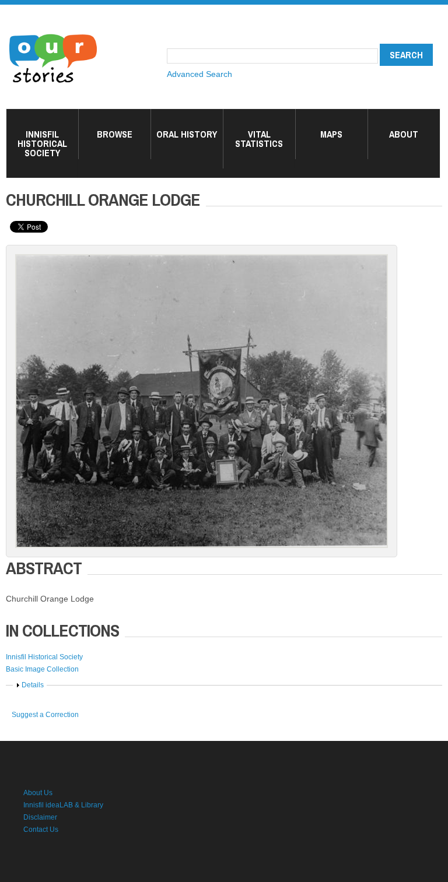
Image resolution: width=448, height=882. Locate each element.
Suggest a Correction (45, 715)
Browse (114, 134)
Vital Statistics (259, 139)
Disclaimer (40, 817)
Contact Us (40, 829)
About (403, 134)
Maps (331, 134)
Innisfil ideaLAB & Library (63, 805)
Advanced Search (199, 74)
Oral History (186, 134)
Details (33, 685)
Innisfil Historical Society (42, 143)
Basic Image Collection (42, 669)
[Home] (53, 35)
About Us (37, 793)
